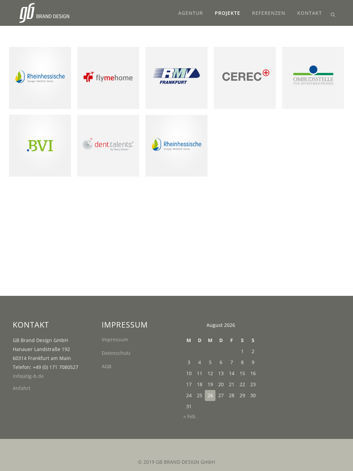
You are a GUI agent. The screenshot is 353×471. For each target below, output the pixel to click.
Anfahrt (21, 388)
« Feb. (190, 416)
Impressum (115, 339)
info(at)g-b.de (28, 376)
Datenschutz (116, 353)
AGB (106, 366)
